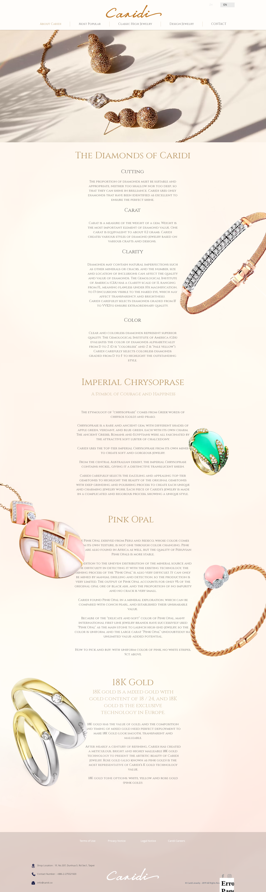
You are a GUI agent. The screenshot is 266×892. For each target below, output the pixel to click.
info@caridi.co (45, 882)
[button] (148, 841)
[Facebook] (222, 876)
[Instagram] (229, 876)
